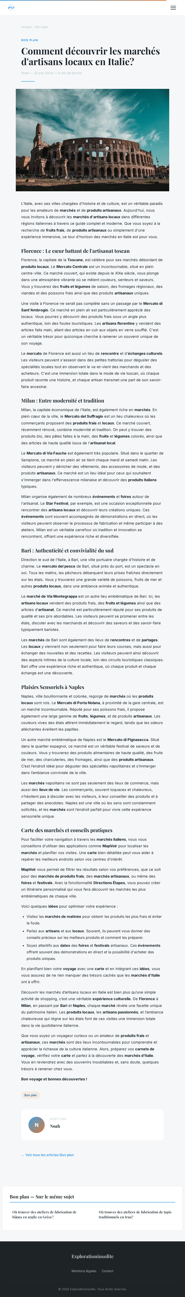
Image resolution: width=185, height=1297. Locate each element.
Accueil (26, 27)
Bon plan (41, 27)
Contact (107, 1271)
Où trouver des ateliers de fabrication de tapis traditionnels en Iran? (135, 1214)
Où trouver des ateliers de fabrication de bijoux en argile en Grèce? (44, 1214)
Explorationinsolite (92, 1256)
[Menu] (173, 7)
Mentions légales (84, 1271)
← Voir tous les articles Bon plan (47, 1155)
